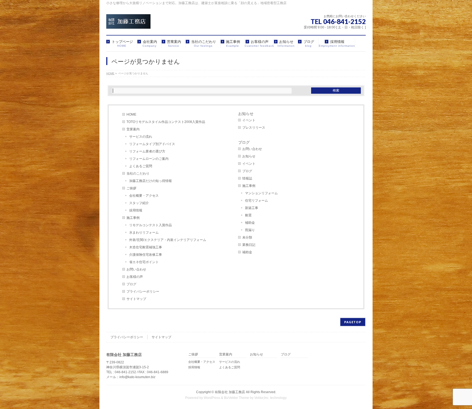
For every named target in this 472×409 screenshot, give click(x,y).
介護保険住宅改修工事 (145, 255)
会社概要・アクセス (144, 196)
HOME (131, 114)
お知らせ (245, 113)
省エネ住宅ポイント (144, 262)
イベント (248, 120)
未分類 (247, 237)
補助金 (250, 223)
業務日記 (248, 245)
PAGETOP (352, 322)
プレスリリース (253, 128)
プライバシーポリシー (142, 291)
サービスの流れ (140, 137)
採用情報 (135, 210)
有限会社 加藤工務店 (230, 392)
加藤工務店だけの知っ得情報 (150, 181)
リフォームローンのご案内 (149, 159)
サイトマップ (136, 299)
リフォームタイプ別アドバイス (152, 144)
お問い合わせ (136, 269)
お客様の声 (134, 277)
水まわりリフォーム (144, 232)
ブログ (131, 284)
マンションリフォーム (261, 193)
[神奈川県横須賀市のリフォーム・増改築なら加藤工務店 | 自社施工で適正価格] (128, 22)
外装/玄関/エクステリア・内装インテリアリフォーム (167, 240)
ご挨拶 (131, 188)
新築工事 (251, 208)
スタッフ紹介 (139, 203)
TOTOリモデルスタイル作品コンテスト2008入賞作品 (165, 122)
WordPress (212, 398)
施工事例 (133, 218)
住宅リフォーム (256, 200)
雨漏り (250, 230)
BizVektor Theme (236, 398)
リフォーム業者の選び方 (147, 151)
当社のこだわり (137, 173)
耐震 (248, 215)
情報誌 (247, 178)
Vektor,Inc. (261, 398)
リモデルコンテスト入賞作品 (150, 225)
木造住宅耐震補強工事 (145, 247)
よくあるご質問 (140, 166)
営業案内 (133, 129)
